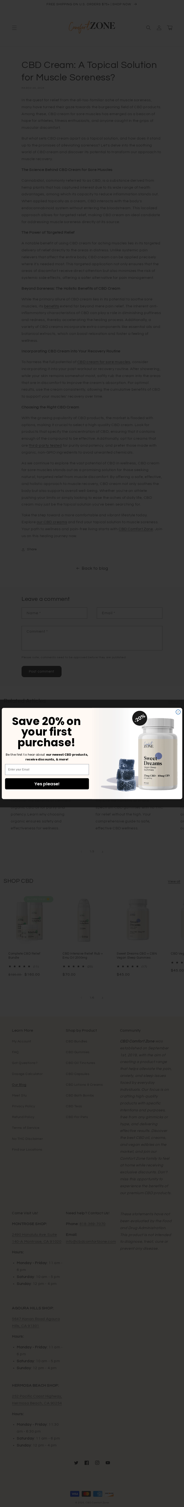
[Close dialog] (178, 712)
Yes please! (46, 784)
